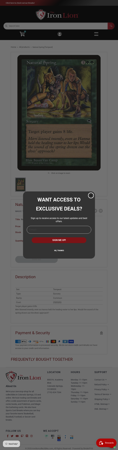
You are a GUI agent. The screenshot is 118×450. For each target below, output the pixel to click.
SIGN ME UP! (59, 240)
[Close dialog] (91, 195)
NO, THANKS (59, 251)
